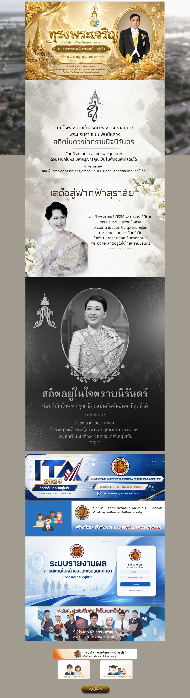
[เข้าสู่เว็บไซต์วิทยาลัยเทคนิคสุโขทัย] (95, 695)
